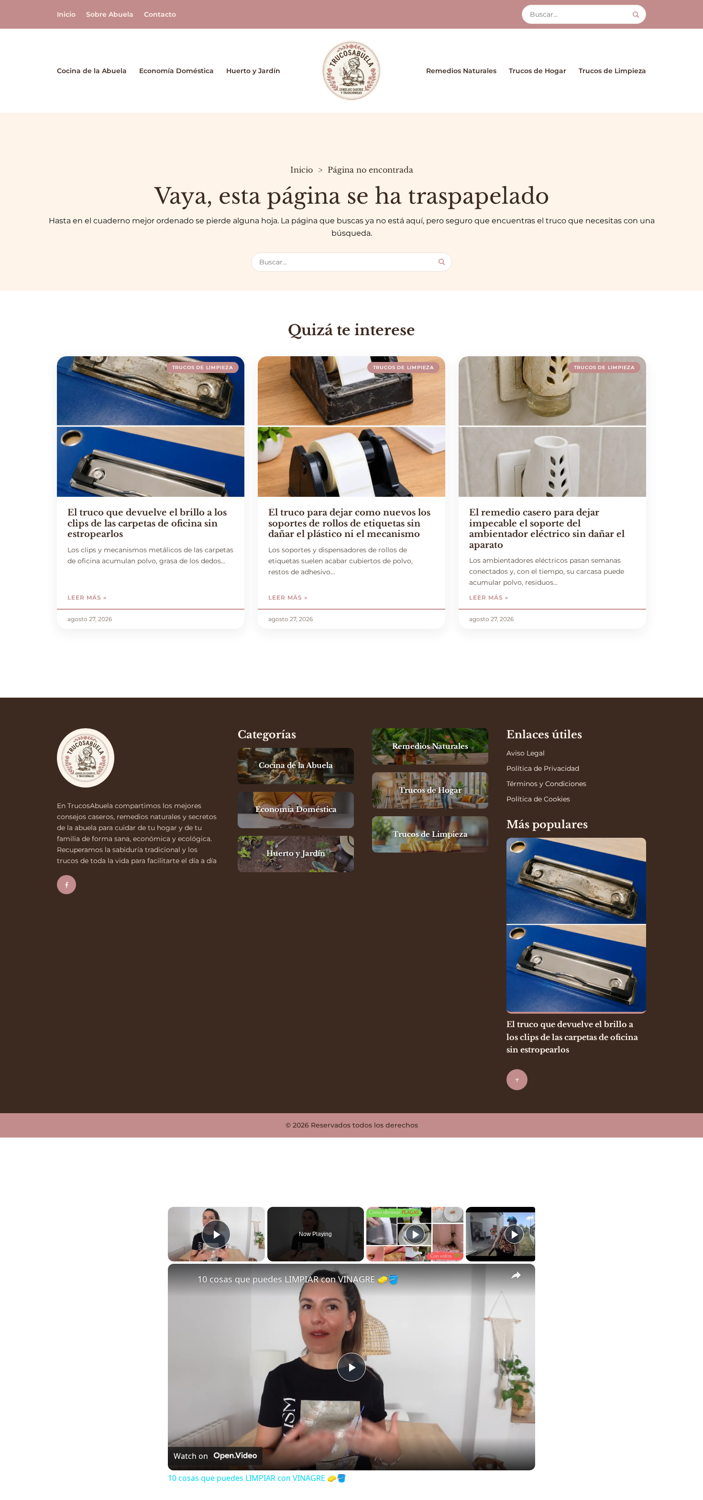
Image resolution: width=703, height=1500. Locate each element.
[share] (516, 1275)
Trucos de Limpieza (612, 70)
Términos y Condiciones (546, 783)
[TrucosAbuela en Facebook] (66, 884)
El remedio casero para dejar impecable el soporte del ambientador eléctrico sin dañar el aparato (547, 528)
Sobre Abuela (109, 14)
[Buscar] (636, 15)
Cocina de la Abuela (92, 70)
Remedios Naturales (461, 70)
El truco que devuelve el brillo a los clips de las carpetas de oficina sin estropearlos (147, 523)
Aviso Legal (525, 753)
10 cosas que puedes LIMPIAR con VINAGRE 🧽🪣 (298, 1279)
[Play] (415, 1234)
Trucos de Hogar (537, 70)
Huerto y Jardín (253, 70)
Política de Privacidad (542, 768)
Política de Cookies (538, 799)
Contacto (160, 14)
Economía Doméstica (176, 70)
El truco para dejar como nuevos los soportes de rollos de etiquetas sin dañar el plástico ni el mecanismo (349, 523)
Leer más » (113, 597)
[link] (183, 1279)
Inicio (66, 14)
